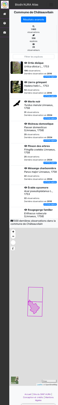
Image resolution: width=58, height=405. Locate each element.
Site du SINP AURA (42, 394)
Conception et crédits (33, 397)
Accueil (28, 394)
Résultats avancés (33, 19)
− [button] (13, 236)
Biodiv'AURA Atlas (26, 4)
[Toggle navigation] (51, 5)
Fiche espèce (51, 77)
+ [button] (13, 232)
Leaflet (39, 384)
